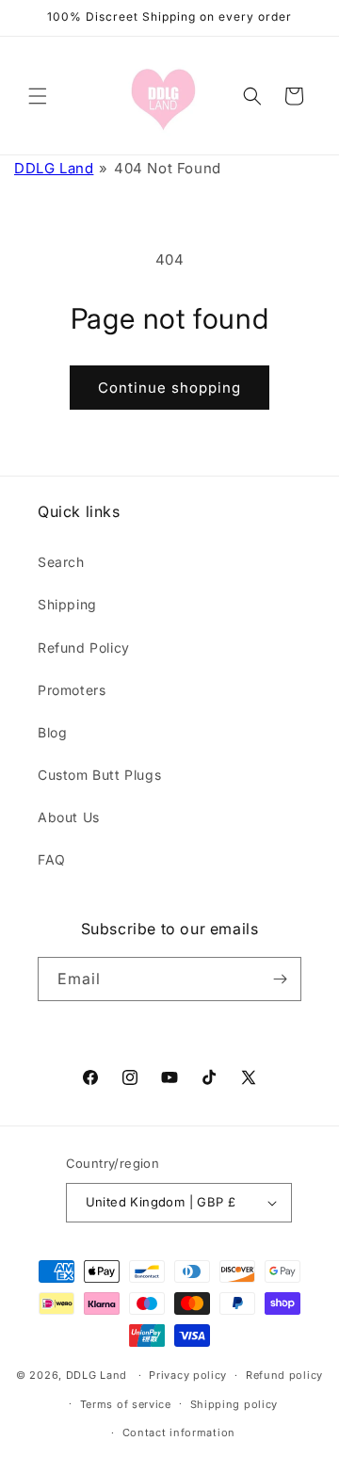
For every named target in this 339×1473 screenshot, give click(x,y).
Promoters (71, 690)
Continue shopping (169, 388)
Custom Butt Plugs (99, 775)
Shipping (67, 604)
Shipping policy (234, 1404)
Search (61, 562)
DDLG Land (53, 168)
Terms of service (125, 1404)
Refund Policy (84, 647)
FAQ (52, 859)
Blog (52, 732)
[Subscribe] (279, 979)
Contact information (178, 1432)
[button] (37, 96)
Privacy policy (188, 1375)
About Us (69, 817)
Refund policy (284, 1375)
